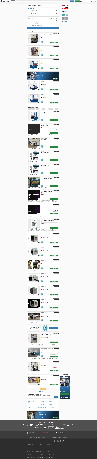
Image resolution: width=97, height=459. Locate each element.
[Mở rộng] (43, 44)
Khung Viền (29, 404)
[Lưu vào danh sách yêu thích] (57, 35)
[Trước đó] (28, 38)
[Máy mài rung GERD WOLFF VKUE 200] (34, 156)
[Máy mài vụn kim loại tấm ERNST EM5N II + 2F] (34, 143)
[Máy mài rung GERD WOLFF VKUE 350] (34, 169)
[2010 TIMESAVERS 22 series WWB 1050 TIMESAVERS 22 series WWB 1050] (34, 38)
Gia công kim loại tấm (31, 108)
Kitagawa (64, 437)
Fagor (43, 108)
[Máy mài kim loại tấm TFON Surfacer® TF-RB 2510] (34, 303)
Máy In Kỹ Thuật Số (41, 401)
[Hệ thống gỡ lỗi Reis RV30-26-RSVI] (34, 380)
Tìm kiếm (72, 1)
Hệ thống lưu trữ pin (32, 437)
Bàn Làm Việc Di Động (31, 401)
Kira (66, 437)
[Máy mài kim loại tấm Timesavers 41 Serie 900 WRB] (34, 366)
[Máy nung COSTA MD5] (34, 116)
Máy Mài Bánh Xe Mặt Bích (42, 407)
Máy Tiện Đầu (51, 404)
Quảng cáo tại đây (65, 374)
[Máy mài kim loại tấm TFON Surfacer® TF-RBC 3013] (34, 277)
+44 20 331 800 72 (31, 432)
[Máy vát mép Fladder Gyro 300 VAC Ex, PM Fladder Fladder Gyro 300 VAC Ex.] (34, 182)
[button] (96, 1)
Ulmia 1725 (50, 108)
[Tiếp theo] (39, 38)
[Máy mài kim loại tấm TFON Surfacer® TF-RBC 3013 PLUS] (34, 251)
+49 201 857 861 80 (60, 432)
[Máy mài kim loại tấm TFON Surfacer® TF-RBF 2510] (34, 290)
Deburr (56, 108)
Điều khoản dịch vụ (48, 457)
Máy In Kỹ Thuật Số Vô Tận (42, 402)
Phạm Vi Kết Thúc (51, 407)
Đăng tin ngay (55, 78)
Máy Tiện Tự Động (51, 402)
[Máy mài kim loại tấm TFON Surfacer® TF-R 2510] (34, 238)
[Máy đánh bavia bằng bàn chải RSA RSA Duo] (34, 51)
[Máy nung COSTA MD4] (34, 64)
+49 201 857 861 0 (45, 432)
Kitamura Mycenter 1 (39, 437)
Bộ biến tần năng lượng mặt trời (57, 437)
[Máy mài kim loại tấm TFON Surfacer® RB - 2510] (34, 264)
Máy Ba (29, 407)
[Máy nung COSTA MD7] (34, 85)
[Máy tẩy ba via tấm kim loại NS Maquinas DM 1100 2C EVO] (34, 338)
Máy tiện (37, 108)
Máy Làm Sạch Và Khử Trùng (42, 404)
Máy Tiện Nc (50, 401)
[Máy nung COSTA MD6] (34, 98)
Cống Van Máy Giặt (30, 402)
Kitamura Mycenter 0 (49, 437)
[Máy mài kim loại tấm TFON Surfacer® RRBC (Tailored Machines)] (34, 316)
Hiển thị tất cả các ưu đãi (54, 18)
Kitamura (44, 437)
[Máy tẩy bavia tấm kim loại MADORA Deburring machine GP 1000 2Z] (34, 224)
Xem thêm (43, 408)
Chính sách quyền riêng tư (42, 457)
